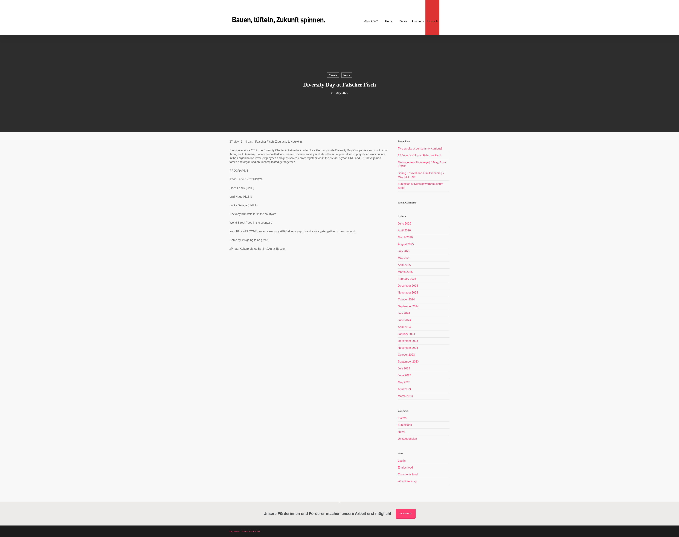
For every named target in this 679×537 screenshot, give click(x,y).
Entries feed (405, 467)
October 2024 (406, 299)
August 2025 (406, 244)
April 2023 (404, 389)
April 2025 (404, 264)
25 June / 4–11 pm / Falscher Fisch (420, 155)
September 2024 (408, 306)
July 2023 (404, 368)
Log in (402, 460)
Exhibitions (405, 424)
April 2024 (404, 327)
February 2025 (407, 278)
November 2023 (408, 347)
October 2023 (406, 354)
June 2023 (404, 375)
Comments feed (408, 474)
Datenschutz (247, 531)
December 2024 (408, 285)
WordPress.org (407, 481)
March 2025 (405, 271)
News (346, 75)
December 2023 (408, 340)
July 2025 (404, 251)
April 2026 (404, 230)
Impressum (235, 531)
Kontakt (256, 531)
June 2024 (404, 320)
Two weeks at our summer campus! (420, 148)
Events (333, 75)
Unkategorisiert (407, 438)
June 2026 (404, 223)
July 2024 (404, 313)
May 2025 (404, 258)
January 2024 (406, 333)
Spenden (405, 513)
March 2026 (405, 237)
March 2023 (405, 396)
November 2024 (408, 292)
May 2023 (404, 382)
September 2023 (408, 361)
